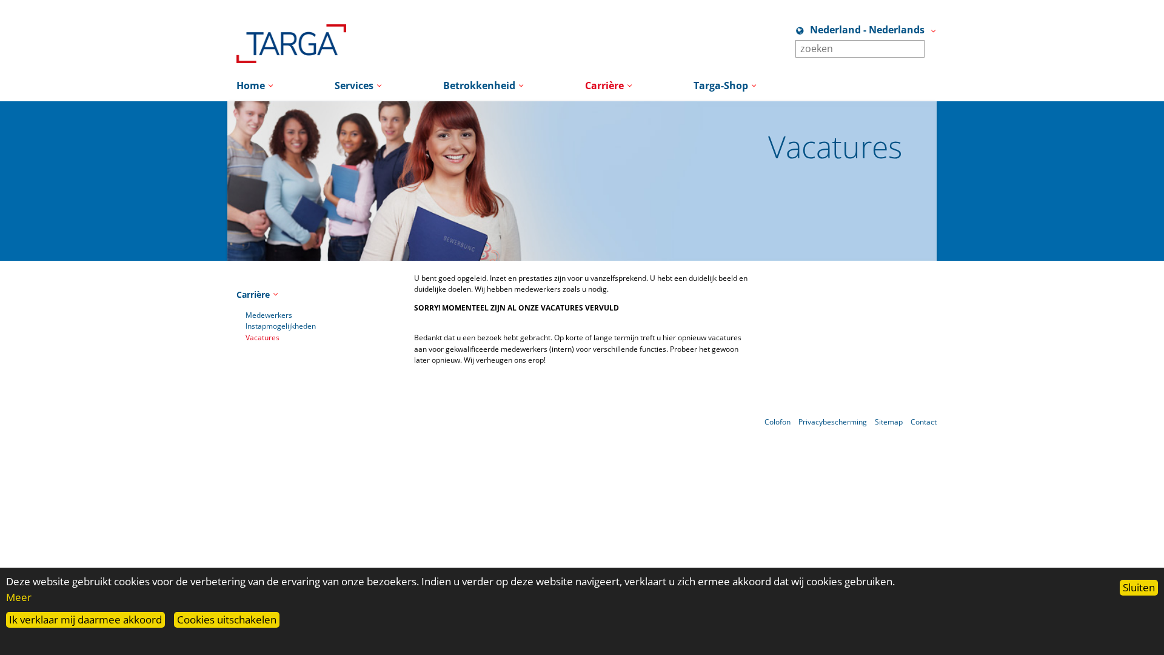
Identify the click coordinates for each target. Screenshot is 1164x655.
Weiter (955, 241)
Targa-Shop (721, 85)
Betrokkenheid (479, 85)
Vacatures (262, 337)
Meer (19, 597)
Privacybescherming (832, 422)
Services (354, 85)
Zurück (209, 241)
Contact (924, 422)
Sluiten (1139, 587)
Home (250, 85)
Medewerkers (269, 315)
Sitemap (889, 422)
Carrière (604, 85)
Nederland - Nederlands (867, 29)
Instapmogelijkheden (281, 326)
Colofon (777, 422)
